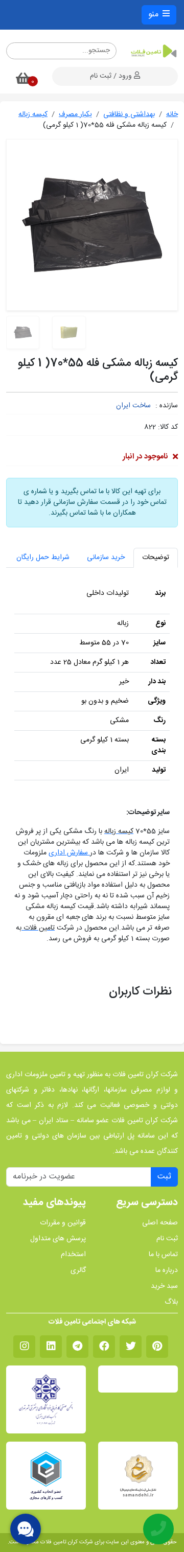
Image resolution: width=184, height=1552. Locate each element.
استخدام (73, 1254)
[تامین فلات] (153, 51)
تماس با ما (163, 1254)
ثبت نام (167, 1239)
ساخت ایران (133, 406)
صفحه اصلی (160, 1223)
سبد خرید (164, 1286)
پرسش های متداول (58, 1239)
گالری (78, 1270)
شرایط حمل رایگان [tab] (43, 557)
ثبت (164, 1177)
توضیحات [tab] (155, 557)
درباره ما (166, 1270)
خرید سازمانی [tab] (106, 557)
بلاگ (171, 1302)
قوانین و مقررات (63, 1223)
